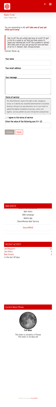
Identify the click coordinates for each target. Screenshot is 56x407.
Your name (9, 59)
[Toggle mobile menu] (50, 4)
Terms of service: (12, 97)
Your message (11, 77)
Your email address (13, 68)
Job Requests (9, 248)
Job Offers (8, 251)
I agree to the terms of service (20, 117)
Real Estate (9, 254)
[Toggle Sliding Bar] (44, 4)
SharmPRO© (34, 398)
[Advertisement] (28, 167)
